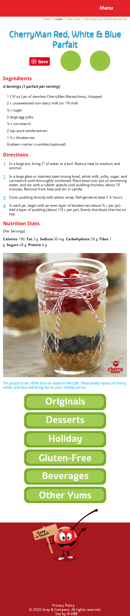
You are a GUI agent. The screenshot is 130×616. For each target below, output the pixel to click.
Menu (106, 8)
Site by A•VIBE (66, 614)
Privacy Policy (63, 605)
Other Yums (73, 19)
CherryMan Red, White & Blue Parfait (105, 19)
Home (47, 19)
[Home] (14, 8)
